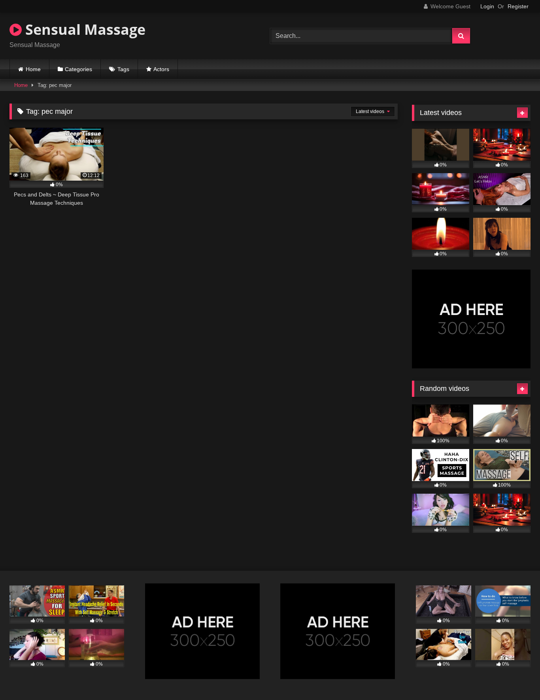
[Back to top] (515, 676)
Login (487, 6)
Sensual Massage (83, 29)
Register (518, 6)
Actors (161, 69)
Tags (123, 69)
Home (33, 69)
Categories (78, 69)
